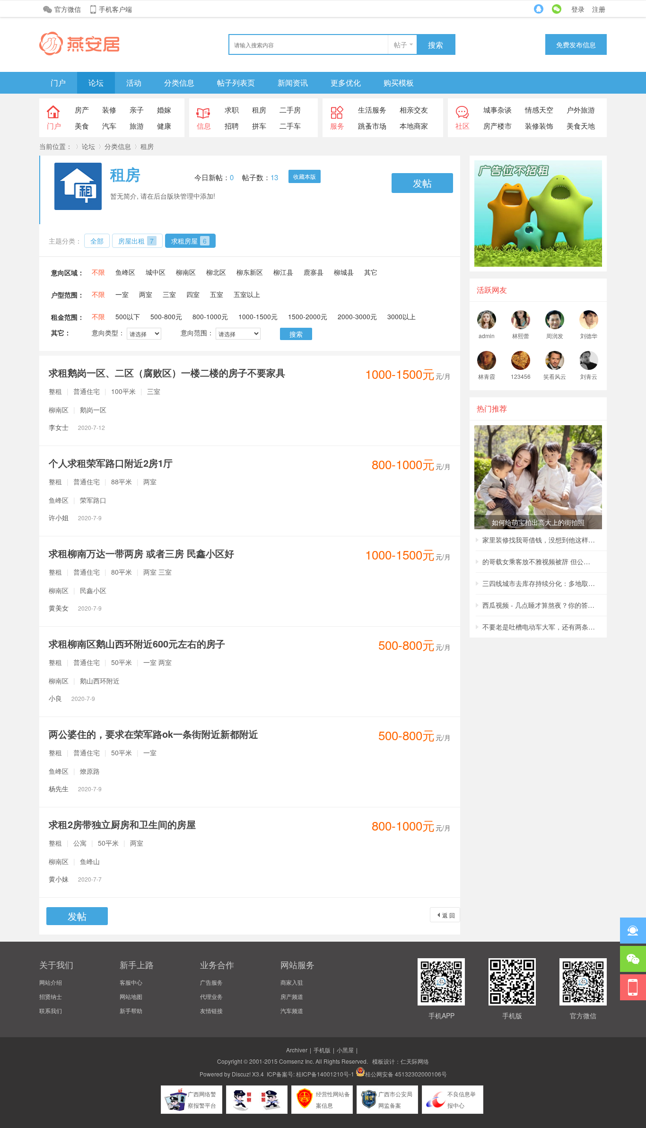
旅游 (137, 126)
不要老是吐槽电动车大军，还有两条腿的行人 (539, 626)
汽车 (109, 126)
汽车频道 (291, 1010)
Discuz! (241, 1074)
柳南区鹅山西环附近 (84, 680)
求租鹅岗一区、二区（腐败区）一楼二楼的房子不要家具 (167, 372)
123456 (521, 376)
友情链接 (211, 1010)
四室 (193, 294)
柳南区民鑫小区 (77, 590)
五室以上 (247, 294)
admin (487, 336)
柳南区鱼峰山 (74, 861)
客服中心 (131, 982)
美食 (82, 126)
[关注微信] (633, 959)
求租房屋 (189, 240)
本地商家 (414, 126)
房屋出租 (136, 240)
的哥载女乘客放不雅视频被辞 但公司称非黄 (539, 561)
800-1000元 (210, 316)
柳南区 (186, 272)
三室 (169, 294)
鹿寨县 (313, 272)
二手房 (290, 109)
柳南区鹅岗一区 (77, 409)
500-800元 (166, 316)
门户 (58, 82)
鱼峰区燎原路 (74, 771)
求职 (232, 109)
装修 (109, 109)
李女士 (77, 427)
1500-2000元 (307, 316)
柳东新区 (249, 272)
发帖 (422, 183)
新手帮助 (131, 1010)
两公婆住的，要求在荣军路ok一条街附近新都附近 (153, 734)
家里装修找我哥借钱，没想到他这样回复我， (539, 539)
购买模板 (399, 82)
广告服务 (211, 982)
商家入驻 (291, 982)
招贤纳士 (50, 996)
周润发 (554, 336)
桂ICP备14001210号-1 (325, 1074)
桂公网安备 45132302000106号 (406, 1074)
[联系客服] (633, 931)
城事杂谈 (497, 109)
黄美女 (75, 607)
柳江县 (283, 272)
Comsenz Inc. (296, 1061)
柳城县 (344, 272)
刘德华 (588, 336)
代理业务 (211, 996)
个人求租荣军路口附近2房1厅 (111, 463)
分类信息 (179, 82)
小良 (72, 698)
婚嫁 (164, 109)
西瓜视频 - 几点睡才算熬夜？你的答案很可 (539, 605)
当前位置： (55, 146)
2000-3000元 (357, 316)
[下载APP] (633, 987)
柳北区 (216, 272)
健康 (164, 126)
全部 (97, 240)
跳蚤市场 (372, 126)
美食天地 (581, 126)
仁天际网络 (415, 1061)
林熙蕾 (520, 336)
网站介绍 (50, 982)
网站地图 (131, 996)
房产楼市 (497, 126)
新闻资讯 (293, 82)
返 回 (448, 915)
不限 (98, 272)
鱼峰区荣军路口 (77, 500)
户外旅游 (581, 109)
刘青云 (588, 376)
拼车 (259, 126)
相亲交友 (414, 109)
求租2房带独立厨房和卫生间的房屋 (122, 824)
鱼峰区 (125, 272)
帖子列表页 (236, 82)
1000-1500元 (258, 316)
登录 (578, 9)
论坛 (96, 82)
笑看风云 (554, 376)
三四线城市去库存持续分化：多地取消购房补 (539, 583)
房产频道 (291, 996)
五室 (216, 294)
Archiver (296, 1050)
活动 (133, 82)
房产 (82, 109)
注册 (598, 9)
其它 (370, 272)
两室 (145, 294)
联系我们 (50, 1010)
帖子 (400, 44)
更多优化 (346, 82)
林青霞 (486, 376)
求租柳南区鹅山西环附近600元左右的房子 (137, 643)
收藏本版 (304, 176)
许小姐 (75, 517)
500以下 (127, 316)
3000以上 (401, 316)
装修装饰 (539, 126)
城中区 (156, 272)
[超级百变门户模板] (79, 53)
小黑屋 (345, 1050)
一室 (122, 294)
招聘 (232, 126)
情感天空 (539, 109)
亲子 (137, 109)
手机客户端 (115, 9)
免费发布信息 (576, 44)
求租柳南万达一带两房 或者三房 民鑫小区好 (141, 553)
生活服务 (372, 109)
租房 (259, 109)
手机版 (322, 1050)
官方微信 (67, 9)
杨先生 (75, 788)
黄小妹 (75, 878)
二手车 (290, 126)
